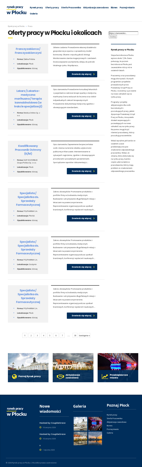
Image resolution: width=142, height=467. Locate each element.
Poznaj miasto (127, 7)
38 (75, 335)
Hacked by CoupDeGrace (52, 423)
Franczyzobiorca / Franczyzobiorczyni (28, 51)
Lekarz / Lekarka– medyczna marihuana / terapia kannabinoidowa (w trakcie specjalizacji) (28, 98)
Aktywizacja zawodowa (95, 7)
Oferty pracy (52, 7)
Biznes (114, 7)
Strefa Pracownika (71, 7)
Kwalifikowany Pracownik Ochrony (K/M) (28, 150)
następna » (84, 335)
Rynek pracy (36, 7)
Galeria (34, 13)
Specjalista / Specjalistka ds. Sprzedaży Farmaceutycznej (28, 199)
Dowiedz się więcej (81, 74)
